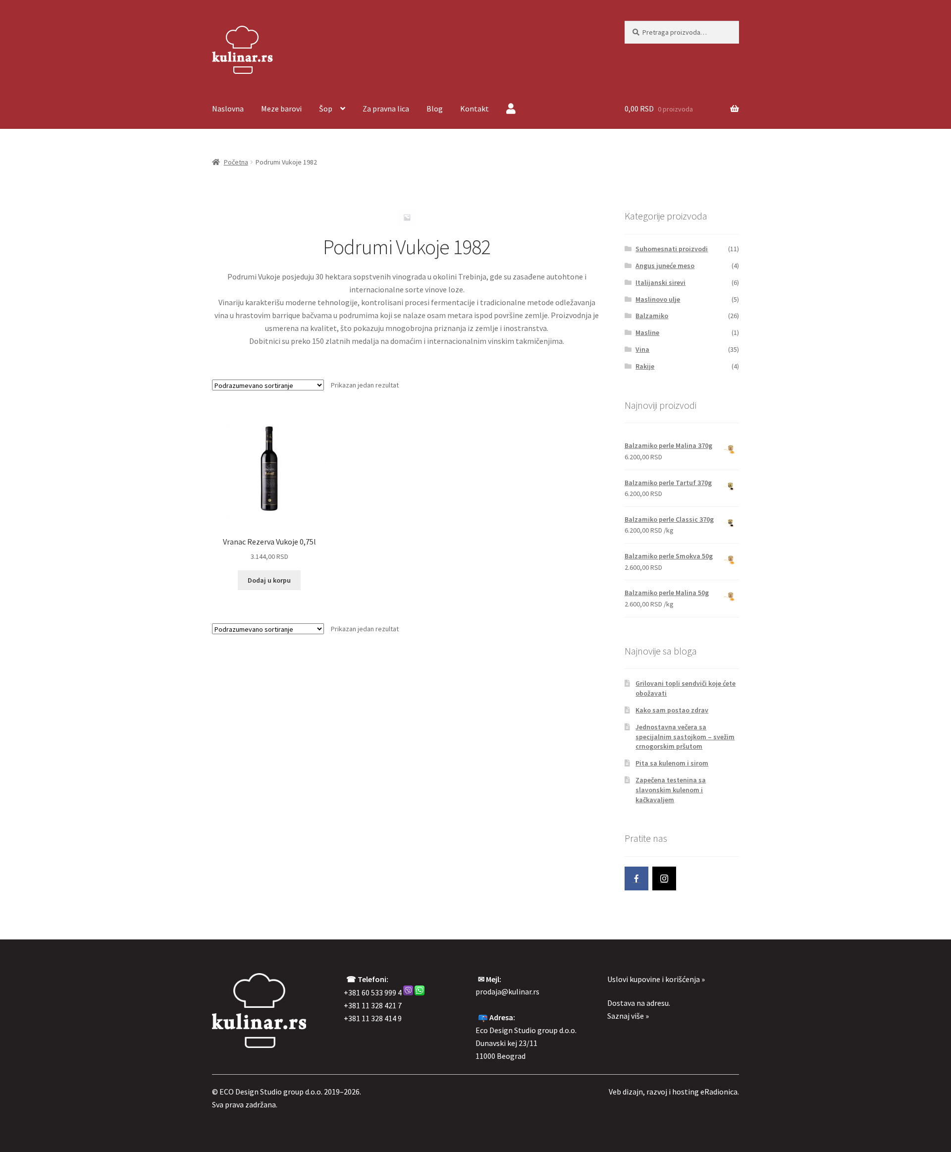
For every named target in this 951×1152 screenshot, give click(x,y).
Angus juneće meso (664, 265)
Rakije (644, 366)
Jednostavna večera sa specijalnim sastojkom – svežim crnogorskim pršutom (685, 736)
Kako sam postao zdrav (671, 710)
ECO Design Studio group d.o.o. (270, 1092)
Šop (325, 108)
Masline (647, 332)
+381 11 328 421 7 (373, 1005)
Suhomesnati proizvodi (671, 248)
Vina (642, 349)
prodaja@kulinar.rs (507, 991)
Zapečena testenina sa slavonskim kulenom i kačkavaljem (670, 789)
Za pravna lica (386, 108)
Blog (434, 108)
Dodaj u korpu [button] (269, 580)
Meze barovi (281, 108)
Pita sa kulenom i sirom (671, 763)
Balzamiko (651, 315)
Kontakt (474, 108)
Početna (236, 162)
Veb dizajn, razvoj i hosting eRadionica (673, 1092)
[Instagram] (664, 878)
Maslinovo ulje (657, 299)
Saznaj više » (628, 1016)
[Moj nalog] (511, 109)
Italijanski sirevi (660, 282)
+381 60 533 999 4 (373, 992)
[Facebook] (636, 878)
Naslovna (228, 108)
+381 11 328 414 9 (373, 1018)
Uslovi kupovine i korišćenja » (656, 979)
